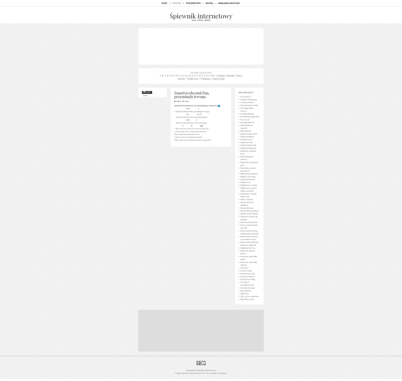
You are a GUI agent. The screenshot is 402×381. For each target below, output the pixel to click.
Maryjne (230, 75)
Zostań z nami (246, 271)
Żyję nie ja (244, 293)
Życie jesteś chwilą (247, 279)
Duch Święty (219, 78)
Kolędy (222, 75)
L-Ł (186, 75)
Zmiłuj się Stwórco (247, 248)
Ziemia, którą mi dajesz (249, 211)
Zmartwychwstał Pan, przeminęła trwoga (191, 94)
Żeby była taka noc (247, 179)
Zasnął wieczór (246, 139)
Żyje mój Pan (245, 291)
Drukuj (178, 101)
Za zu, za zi (244, 120)
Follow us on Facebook (198, 363)
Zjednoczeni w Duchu (249, 214)
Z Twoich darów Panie (249, 105)
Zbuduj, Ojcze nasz (248, 177)
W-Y (213, 75)
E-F (171, 75)
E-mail (186, 101)
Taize (238, 75)
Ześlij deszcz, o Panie (248, 185)
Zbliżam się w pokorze (249, 174)
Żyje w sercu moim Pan (249, 296)
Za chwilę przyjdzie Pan (249, 117)
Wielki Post (192, 78)
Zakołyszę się (245, 131)
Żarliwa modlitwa (247, 137)
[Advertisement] (201, 46)
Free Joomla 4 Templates (216, 373)
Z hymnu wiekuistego (248, 99)
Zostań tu (244, 268)
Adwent (181, 78)
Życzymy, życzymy (247, 288)
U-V (208, 75)
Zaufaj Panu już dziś (248, 145)
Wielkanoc (206, 78)
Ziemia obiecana (246, 208)
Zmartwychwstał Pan (248, 222)
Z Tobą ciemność (247, 102)
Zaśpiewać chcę (246, 142)
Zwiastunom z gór (247, 274)
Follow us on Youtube (203, 363)
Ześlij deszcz (245, 182)
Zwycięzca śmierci (247, 276)
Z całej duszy (245, 97)
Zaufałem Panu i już (248, 148)
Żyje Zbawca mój (247, 299)
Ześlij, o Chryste (246, 199)
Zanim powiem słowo (248, 134)
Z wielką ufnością (247, 114)
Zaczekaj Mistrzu (247, 122)
